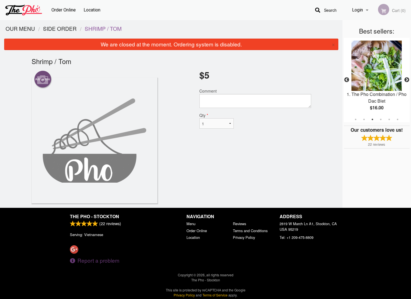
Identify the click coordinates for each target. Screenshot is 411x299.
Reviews (239, 223)
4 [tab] (381, 119)
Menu (190, 223)
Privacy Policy (244, 237)
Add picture (42, 79)
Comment (208, 91)
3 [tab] (372, 119)
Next (407, 80)
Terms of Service (215, 295)
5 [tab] (389, 119)
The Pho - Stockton (94, 216)
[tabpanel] (376, 80)
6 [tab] (397, 119)
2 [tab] (364, 119)
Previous (346, 80)
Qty (203, 115)
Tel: (296, 237)
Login (357, 10)
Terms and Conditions (250, 230)
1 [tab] (355, 119)
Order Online (63, 10)
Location (92, 10)
